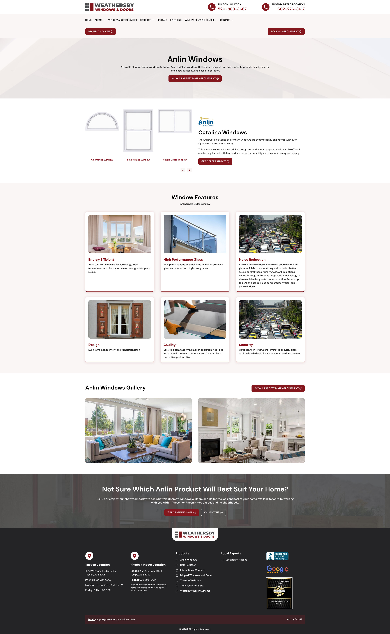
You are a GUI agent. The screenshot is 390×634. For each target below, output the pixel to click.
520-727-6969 (102, 579)
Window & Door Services (122, 20)
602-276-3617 (147, 579)
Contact (225, 20)
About (98, 20)
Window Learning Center (199, 20)
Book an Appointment (285, 31)
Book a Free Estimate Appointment (194, 78)
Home (88, 20)
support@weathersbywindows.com (115, 619)
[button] (189, 170)
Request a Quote (99, 31)
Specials (162, 20)
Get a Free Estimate (213, 161)
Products (145, 20)
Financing (176, 20)
